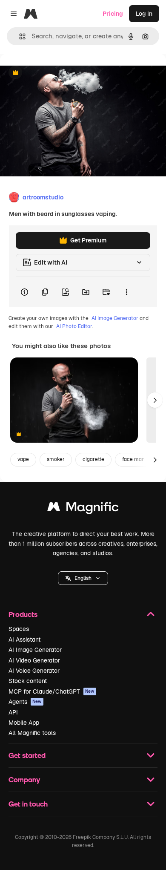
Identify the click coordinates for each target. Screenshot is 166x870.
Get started (27, 755)
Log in (144, 13)
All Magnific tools (32, 733)
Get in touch (28, 803)
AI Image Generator (115, 318)
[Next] (155, 400)
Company (24, 779)
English (83, 578)
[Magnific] (83, 509)
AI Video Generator (34, 660)
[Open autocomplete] (19, 36)
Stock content (28, 681)
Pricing (113, 13)
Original (54, 73)
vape (23, 459)
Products (23, 614)
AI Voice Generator (34, 670)
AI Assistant (24, 639)
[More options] (126, 291)
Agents (25, 702)
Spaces (19, 629)
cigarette (93, 459)
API (13, 712)
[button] (83, 578)
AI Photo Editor (74, 326)
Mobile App (24, 722)
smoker (56, 459)
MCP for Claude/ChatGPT (51, 691)
